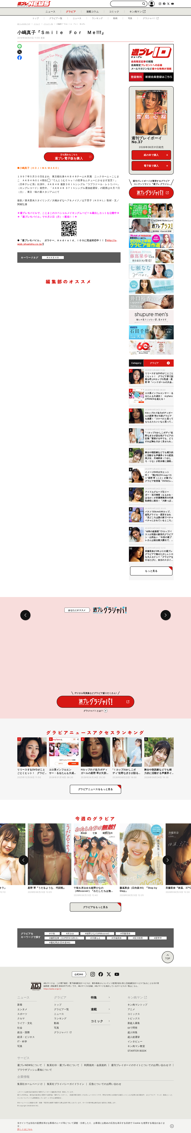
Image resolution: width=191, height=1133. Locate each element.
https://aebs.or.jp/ (52, 989)
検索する (143, 3)
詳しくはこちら (25, 1129)
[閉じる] (172, 1126)
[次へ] (167, 860)
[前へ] (23, 860)
